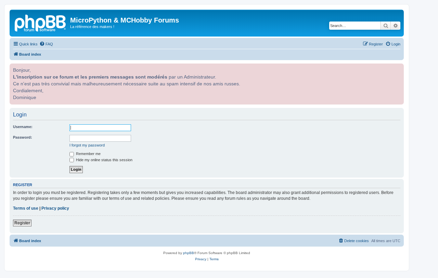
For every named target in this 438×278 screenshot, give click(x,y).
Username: (23, 127)
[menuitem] (46, 44)
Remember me (88, 154)
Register (22, 223)
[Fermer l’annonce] (398, 68)
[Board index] (40, 22)
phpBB (188, 253)
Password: (22, 137)
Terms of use (25, 208)
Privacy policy (55, 208)
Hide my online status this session (103, 160)
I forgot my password (87, 145)
